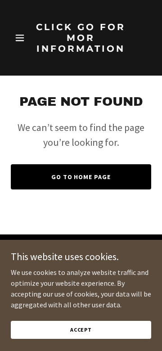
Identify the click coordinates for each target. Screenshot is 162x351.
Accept (81, 329)
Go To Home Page (81, 177)
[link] (81, 59)
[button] (21, 38)
